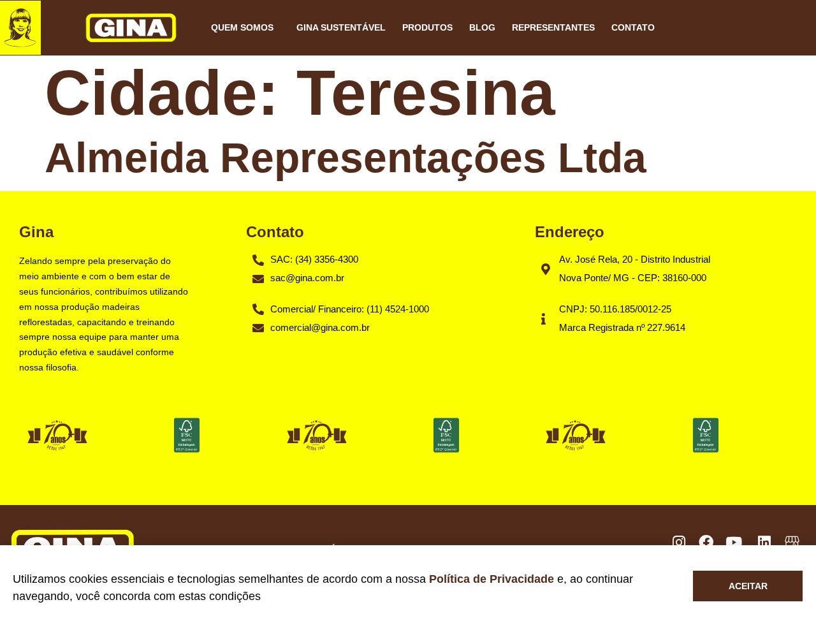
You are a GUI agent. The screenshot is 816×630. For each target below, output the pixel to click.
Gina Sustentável (341, 27)
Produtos (427, 27)
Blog (482, 27)
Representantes (553, 27)
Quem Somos (242, 27)
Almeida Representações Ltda (345, 157)
